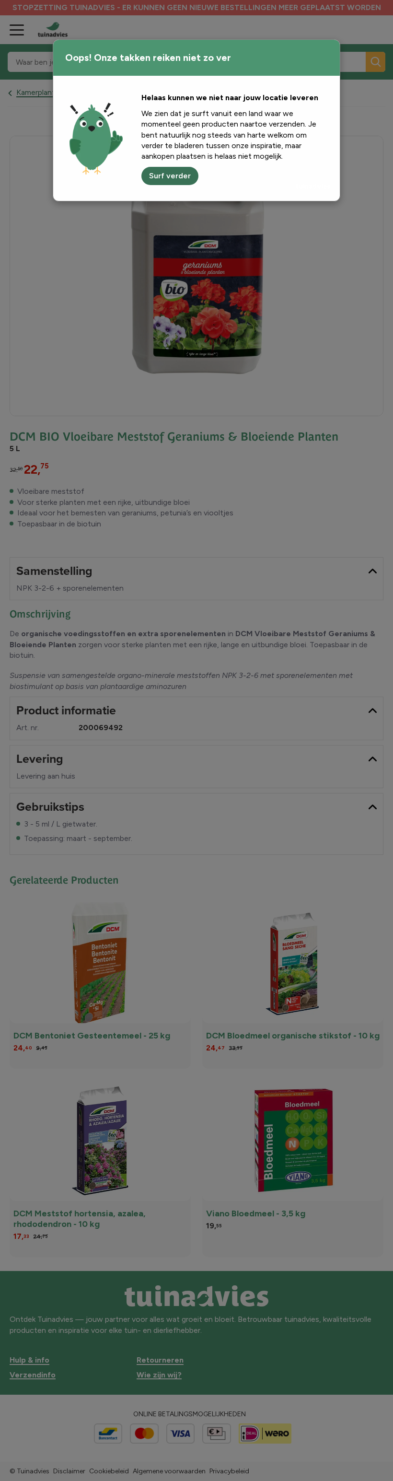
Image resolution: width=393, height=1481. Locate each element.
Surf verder (170, 175)
